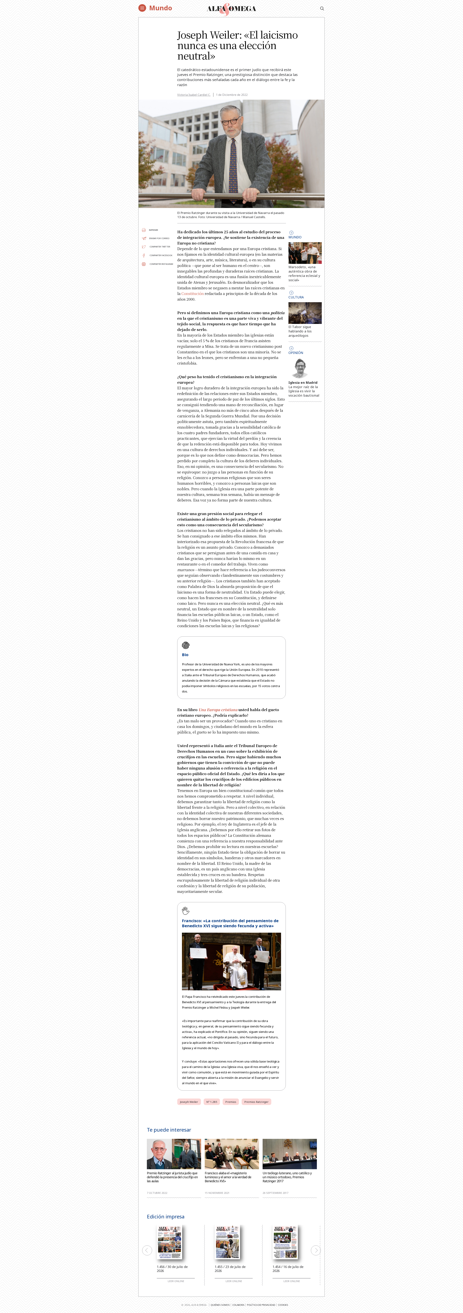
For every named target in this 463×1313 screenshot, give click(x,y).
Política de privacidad (261, 1304)
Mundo (160, 7)
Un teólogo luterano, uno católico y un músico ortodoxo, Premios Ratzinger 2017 (287, 1177)
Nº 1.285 (211, 1102)
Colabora (238, 1304)
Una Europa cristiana (217, 709)
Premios (230, 1102)
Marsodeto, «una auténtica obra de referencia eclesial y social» (304, 273)
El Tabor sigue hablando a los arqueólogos (300, 331)
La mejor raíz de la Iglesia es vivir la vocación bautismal (303, 391)
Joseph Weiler (189, 1102)
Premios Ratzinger (256, 1102)
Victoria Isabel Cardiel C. (194, 95)
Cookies (283, 1304)
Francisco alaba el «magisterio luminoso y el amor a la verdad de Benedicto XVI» (228, 1177)
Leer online (176, 1281)
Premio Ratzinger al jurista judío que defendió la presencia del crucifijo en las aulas (172, 1177)
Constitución (192, 293)
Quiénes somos (220, 1304)
